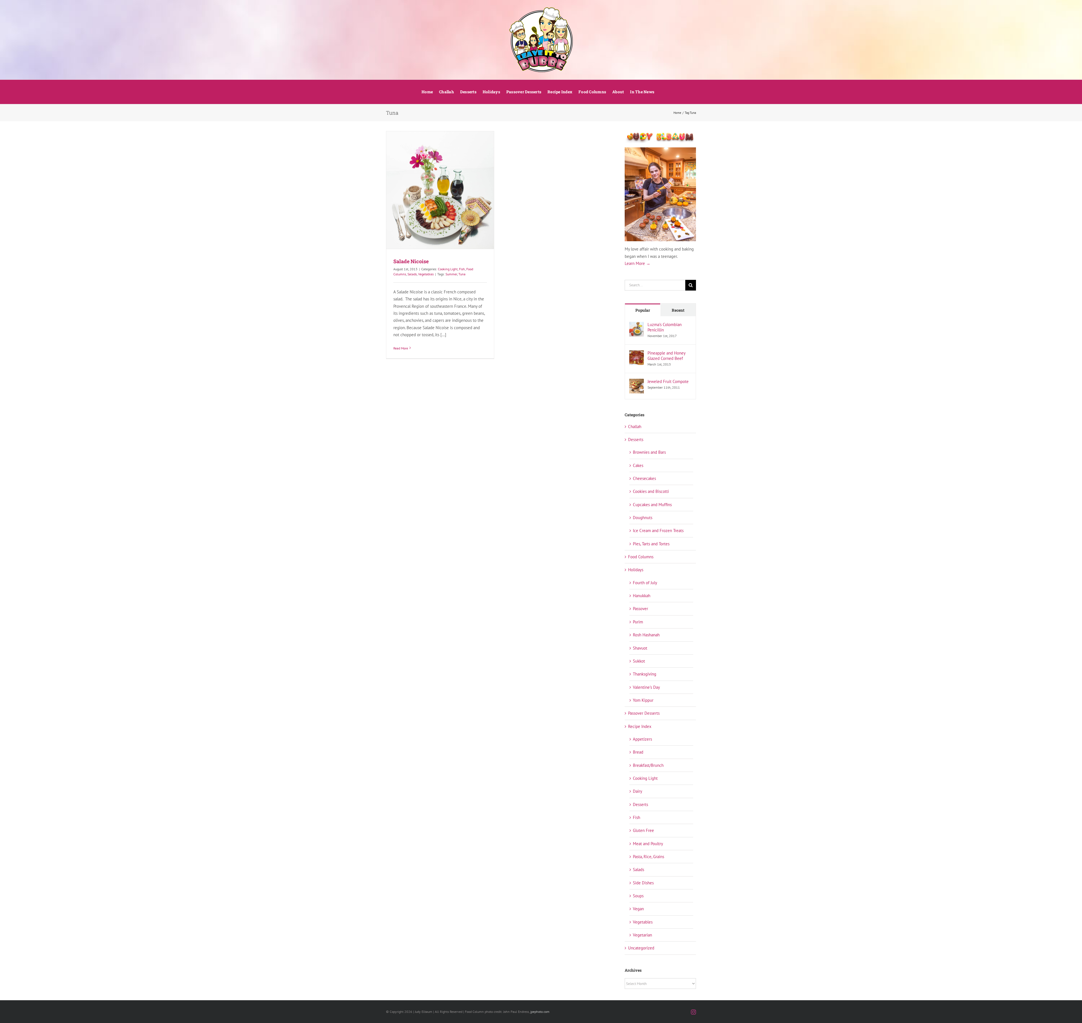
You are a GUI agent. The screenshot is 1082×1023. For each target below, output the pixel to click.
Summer (451, 274)
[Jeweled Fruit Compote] (636, 382)
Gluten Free (643, 830)
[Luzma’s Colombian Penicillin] (636, 325)
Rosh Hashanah (646, 634)
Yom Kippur (643, 700)
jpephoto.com (539, 1011)
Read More (400, 348)
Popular (642, 310)
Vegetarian (642, 935)
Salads (412, 274)
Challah (634, 426)
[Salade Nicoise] (440, 190)
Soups (638, 895)
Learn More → (637, 263)
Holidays (635, 569)
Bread (638, 752)
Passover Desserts (644, 713)
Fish (462, 269)
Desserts (635, 439)
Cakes (638, 465)
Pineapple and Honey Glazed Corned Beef (666, 355)
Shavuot (640, 648)
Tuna (461, 274)
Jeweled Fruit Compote (668, 381)
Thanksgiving (644, 674)
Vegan (638, 908)
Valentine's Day (646, 687)
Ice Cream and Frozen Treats (658, 530)
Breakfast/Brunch (648, 765)
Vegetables (426, 274)
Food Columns (640, 556)
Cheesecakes (644, 478)
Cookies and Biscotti (651, 491)
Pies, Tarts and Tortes (651, 543)
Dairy (637, 791)
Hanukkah (641, 595)
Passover (640, 608)
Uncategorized (641, 948)
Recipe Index (639, 726)
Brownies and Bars (649, 452)
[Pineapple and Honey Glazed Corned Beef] (636, 353)
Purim (638, 622)
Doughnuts (642, 517)
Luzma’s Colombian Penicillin (665, 327)
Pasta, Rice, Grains (648, 856)
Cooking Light (448, 269)
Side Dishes (643, 882)
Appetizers (642, 739)
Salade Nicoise (411, 261)
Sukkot (639, 661)
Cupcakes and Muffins (652, 504)
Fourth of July (645, 582)
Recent (678, 310)
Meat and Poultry (648, 843)
